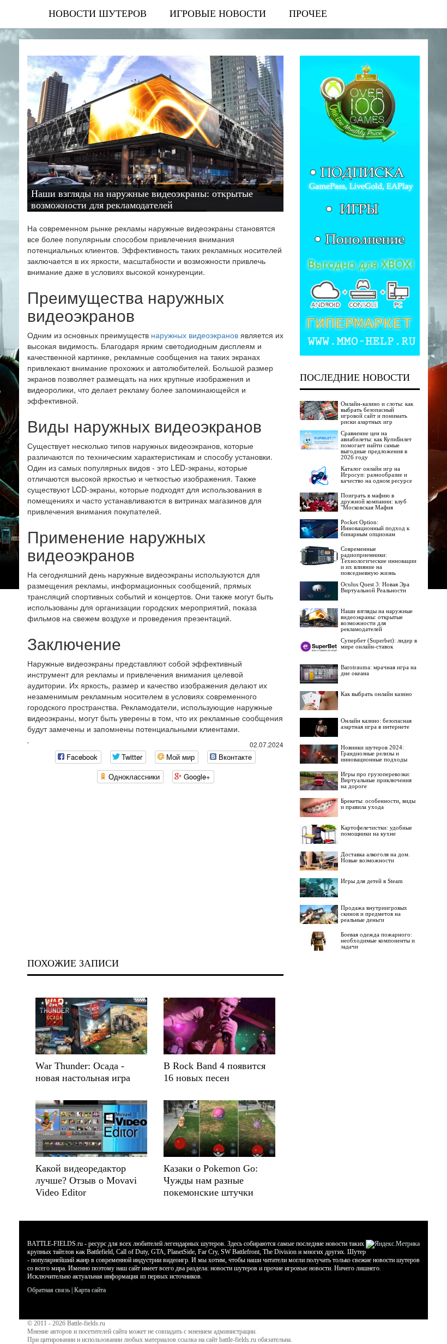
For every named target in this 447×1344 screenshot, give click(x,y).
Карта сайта (90, 1290)
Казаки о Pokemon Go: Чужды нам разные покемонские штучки (211, 1180)
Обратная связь (48, 1290)
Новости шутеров (98, 13)
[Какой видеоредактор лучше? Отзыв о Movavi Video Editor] (91, 1128)
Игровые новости (218, 13)
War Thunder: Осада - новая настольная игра (82, 1071)
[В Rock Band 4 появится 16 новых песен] (219, 1026)
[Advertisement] (155, 870)
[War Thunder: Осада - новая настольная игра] (91, 1026)
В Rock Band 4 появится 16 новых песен (214, 1071)
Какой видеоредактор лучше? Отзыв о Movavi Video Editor (86, 1180)
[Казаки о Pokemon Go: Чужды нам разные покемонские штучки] (219, 1128)
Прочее (308, 13)
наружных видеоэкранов (194, 334)
